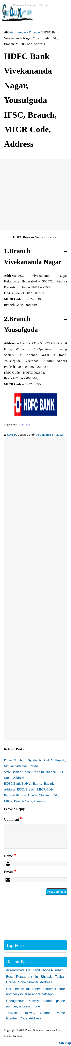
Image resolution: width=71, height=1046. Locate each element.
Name (10, 856)
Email (10, 872)
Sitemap (65, 1043)
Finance (34, 32)
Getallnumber (16, 32)
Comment (13, 819)
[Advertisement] (35, 194)
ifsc (28, 424)
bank (21, 424)
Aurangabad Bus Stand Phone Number (34, 970)
